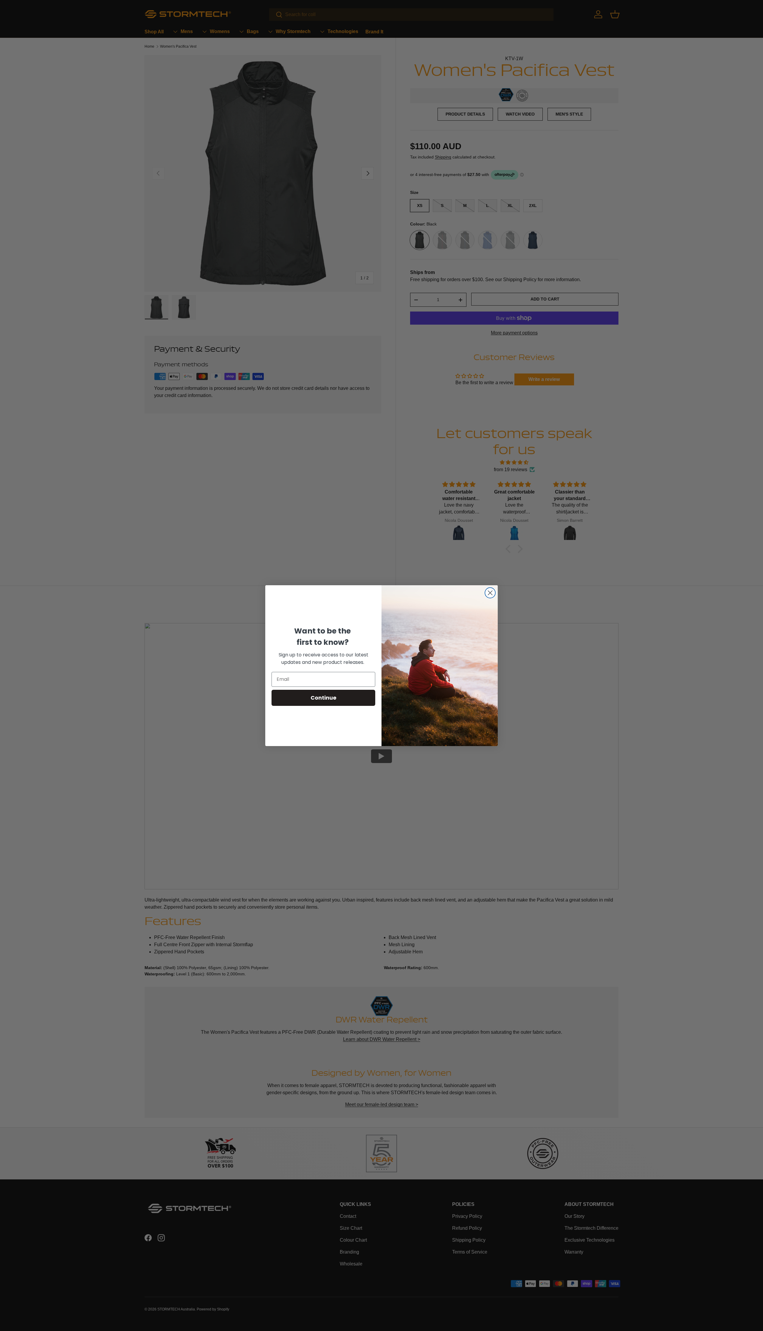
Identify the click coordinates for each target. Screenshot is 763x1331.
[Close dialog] (490, 593)
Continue (323, 697)
